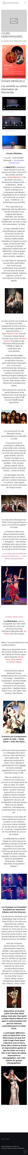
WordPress (21, 1148)
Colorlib (9, 1148)
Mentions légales (5, 1139)
